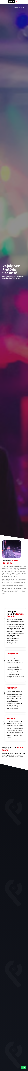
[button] (23, 1067)
